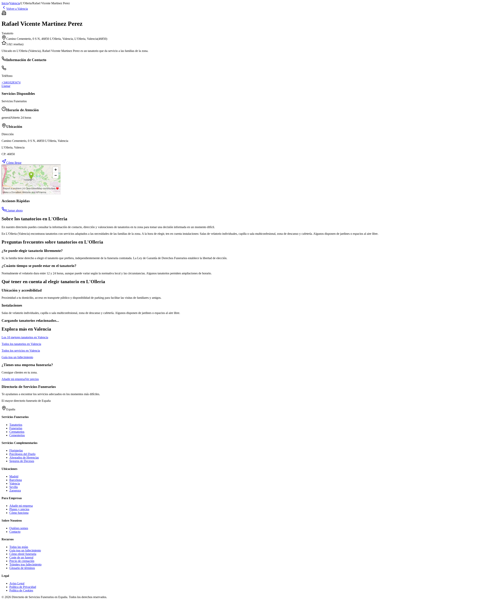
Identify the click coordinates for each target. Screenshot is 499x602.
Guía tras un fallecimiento (25, 550)
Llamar (6, 86)
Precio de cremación (21, 561)
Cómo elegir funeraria (22, 554)
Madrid (13, 476)
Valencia (14, 3)
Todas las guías (18, 547)
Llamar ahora (14, 210)
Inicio (5, 3)
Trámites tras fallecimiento (25, 564)
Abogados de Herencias (24, 457)
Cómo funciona (18, 512)
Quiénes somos (18, 528)
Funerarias (15, 428)
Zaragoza (15, 490)
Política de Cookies (21, 590)
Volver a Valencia (17, 8)
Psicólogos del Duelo (22, 454)
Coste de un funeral (21, 557)
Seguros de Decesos (21, 461)
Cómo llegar (13, 162)
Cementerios (17, 435)
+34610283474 (11, 82)
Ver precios (32, 379)
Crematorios (16, 431)
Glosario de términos (22, 568)
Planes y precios (19, 509)
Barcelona (15, 480)
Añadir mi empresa (13, 379)
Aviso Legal (16, 583)
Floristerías (16, 450)
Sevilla (13, 487)
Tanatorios (15, 424)
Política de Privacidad (22, 587)
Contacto (14, 531)
